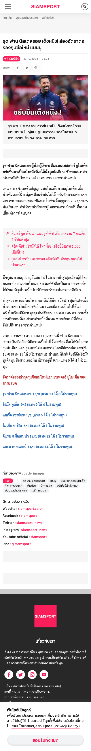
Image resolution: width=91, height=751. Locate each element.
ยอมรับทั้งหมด (45, 740)
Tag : (8, 481)
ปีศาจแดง (46, 486)
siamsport (29, 515)
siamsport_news (29, 522)
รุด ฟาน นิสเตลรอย (34, 481)
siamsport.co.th (30, 508)
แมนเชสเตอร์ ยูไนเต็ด (73, 481)
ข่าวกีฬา (31, 486)
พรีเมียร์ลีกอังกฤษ (67, 486)
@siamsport (21, 543)
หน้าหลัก (7, 18)
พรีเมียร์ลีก (48, 18)
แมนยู (53, 481)
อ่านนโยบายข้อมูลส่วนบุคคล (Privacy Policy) (45, 726)
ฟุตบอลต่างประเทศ (27, 18)
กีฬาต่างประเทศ (13, 486)
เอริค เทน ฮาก (39, 491)
